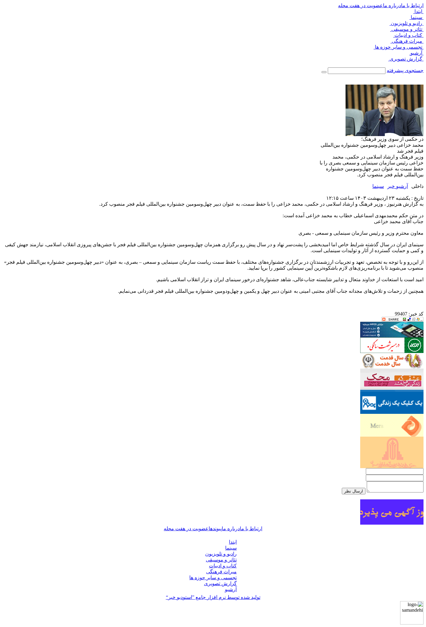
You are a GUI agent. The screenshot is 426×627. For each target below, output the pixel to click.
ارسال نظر (353, 491)
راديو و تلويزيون (407, 23)
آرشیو (416, 53)
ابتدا (418, 11)
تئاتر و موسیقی (407, 29)
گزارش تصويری (406, 58)
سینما (416, 17)
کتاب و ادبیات (408, 35)
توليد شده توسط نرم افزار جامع (213, 597)
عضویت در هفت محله (360, 5)
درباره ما (392, 5)
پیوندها (215, 528)
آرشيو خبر (397, 186)
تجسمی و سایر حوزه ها (399, 47)
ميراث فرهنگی (407, 41)
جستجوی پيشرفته (405, 70)
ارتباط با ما (412, 5)
